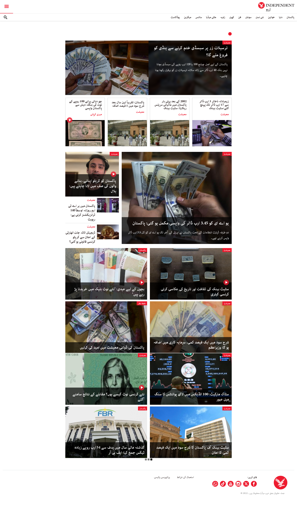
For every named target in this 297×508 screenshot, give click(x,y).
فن (239, 17)
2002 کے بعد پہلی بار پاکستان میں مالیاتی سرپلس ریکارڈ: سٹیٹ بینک (170, 105)
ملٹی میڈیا (211, 17)
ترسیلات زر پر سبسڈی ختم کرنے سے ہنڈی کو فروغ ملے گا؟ (191, 51)
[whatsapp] (215, 484)
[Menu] (6, 6)
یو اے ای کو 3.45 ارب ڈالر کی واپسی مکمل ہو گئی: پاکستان (181, 223)
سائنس (198, 17)
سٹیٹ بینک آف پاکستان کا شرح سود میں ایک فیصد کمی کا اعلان (192, 450)
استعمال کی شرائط (185, 477)
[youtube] (231, 484)
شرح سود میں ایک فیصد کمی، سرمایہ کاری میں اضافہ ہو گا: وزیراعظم (191, 345)
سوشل (248, 17)
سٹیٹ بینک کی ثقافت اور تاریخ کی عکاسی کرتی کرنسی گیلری (195, 292)
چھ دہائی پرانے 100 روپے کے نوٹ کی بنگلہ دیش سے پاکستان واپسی (85, 105)
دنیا (280, 17)
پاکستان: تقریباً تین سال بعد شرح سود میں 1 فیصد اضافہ (128, 104)
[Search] (5, 17)
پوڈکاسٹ (175, 17)
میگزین (187, 17)
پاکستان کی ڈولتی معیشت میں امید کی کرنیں (112, 347)
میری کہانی (96, 114)
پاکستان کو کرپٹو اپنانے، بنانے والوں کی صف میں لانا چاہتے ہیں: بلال (92, 186)
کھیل (231, 17)
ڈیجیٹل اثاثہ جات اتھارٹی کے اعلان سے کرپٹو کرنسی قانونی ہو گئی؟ (80, 237)
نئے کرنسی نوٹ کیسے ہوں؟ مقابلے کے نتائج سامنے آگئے (108, 397)
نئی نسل (260, 17)
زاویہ (222, 17)
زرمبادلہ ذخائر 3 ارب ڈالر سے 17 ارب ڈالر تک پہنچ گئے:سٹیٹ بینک (214, 105)
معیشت (227, 42)
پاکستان (290, 17)
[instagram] (238, 484)
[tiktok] (223, 484)
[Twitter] (246, 484)
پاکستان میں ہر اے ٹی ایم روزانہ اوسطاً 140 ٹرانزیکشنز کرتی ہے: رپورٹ (81, 213)
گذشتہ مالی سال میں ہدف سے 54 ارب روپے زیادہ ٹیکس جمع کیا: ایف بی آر (109, 450)
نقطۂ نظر (142, 303)
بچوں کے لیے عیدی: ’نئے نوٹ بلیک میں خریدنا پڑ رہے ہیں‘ (109, 292)
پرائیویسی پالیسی (162, 477)
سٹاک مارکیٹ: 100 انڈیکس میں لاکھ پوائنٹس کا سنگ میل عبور (191, 397)
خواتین (271, 17)
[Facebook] (254, 484)
